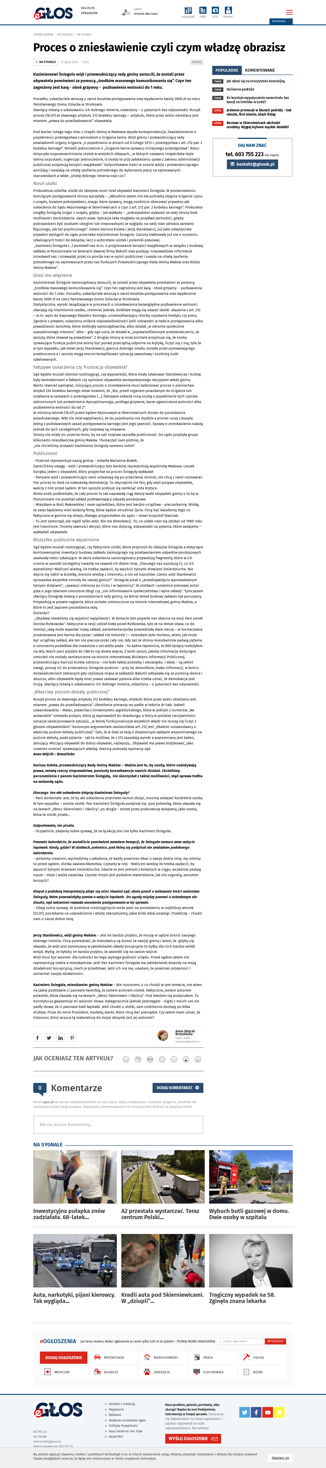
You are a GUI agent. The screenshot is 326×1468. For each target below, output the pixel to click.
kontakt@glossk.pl (255, 164)
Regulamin (116, 1409)
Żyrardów (89, 13)
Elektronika (213, 1372)
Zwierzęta (162, 1372)
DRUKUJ (197, 62)
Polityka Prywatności (123, 1426)
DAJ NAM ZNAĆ (252, 145)
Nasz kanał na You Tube (125, 1431)
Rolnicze (111, 1372)
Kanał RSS (116, 1436)
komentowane (260, 70)
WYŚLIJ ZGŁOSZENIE (188, 1438)
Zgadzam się (282, 1458)
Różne (258, 1372)
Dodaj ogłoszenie (63, 1357)
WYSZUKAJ (275, 1341)
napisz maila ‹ (183, 1038)
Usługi (258, 1358)
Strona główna (43, 34)
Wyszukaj (279, 21)
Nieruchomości (166, 1358)
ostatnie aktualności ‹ (188, 1041)
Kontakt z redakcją (122, 1404)
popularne (227, 70)
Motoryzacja (114, 1358)
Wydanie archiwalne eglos (127, 1420)
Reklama (115, 1415)
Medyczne (62, 1372)
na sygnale (84, 34)
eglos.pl (88, 8)
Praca (208, 1358)
